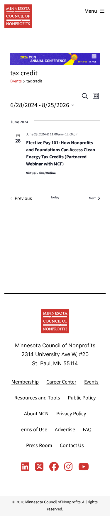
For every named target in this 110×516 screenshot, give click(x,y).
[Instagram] (68, 467)
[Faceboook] (54, 467)
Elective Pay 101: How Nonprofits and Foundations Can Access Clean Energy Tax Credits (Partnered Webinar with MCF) (60, 153)
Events (16, 81)
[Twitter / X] (39, 467)
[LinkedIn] (25, 467)
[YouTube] (83, 467)
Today (55, 197)
